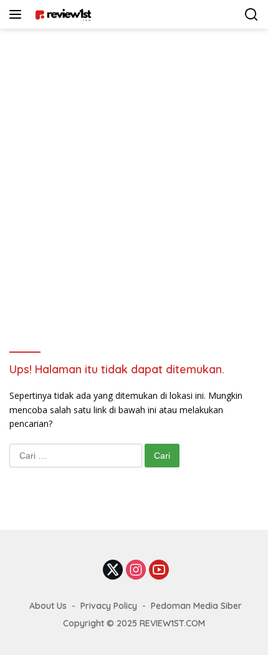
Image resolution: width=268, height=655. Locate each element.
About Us (48, 605)
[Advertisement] (134, 169)
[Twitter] (113, 570)
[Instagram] (136, 570)
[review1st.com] (61, 14)
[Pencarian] (251, 14)
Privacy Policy (108, 605)
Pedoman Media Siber (196, 605)
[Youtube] (159, 570)
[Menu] (17, 14)
